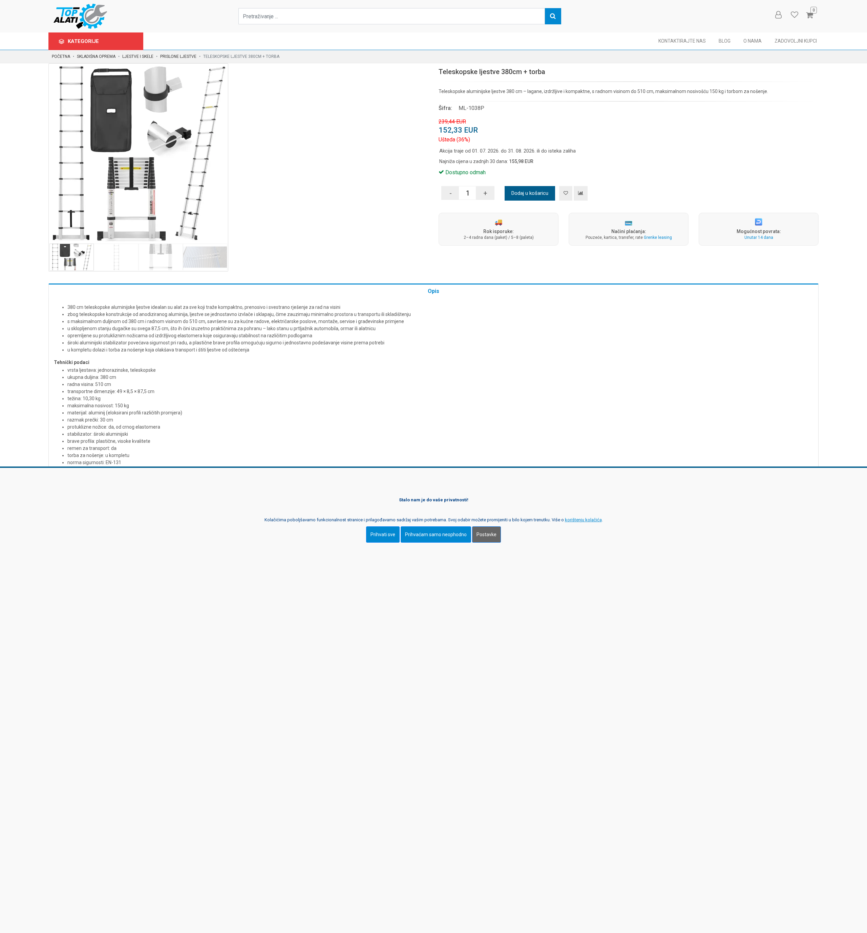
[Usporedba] (581, 193)
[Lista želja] (565, 193)
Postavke (486, 534)
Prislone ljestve (178, 56)
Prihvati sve (383, 534)
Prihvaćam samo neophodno (436, 534)
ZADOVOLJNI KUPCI (796, 41)
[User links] (778, 15)
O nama (752, 41)
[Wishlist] (794, 15)
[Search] (553, 16)
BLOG (725, 41)
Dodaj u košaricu (529, 193)
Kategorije (84, 41)
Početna (61, 56)
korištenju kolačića (583, 519)
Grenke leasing (658, 237)
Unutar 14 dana (758, 237)
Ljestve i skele (137, 56)
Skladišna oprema (96, 56)
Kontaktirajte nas (682, 41)
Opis (433, 291)
